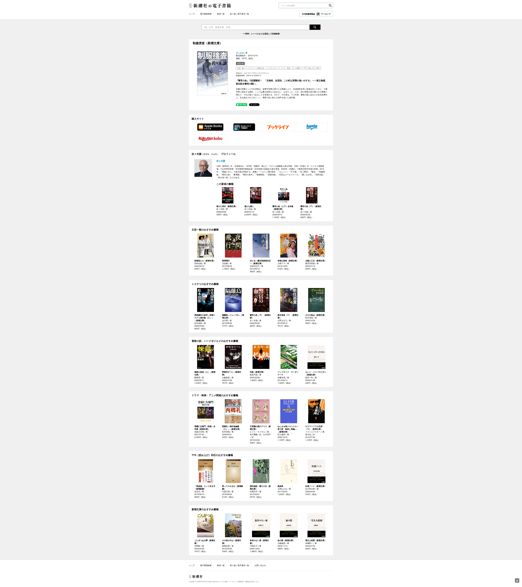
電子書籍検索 (206, 13)
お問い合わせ (260, 565)
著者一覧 (221, 13)
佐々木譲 (240, 52)
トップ (192, 13)
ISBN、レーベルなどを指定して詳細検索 (262, 33)
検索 (330, 5)
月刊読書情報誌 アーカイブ (316, 14)
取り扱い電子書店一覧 (239, 13)
